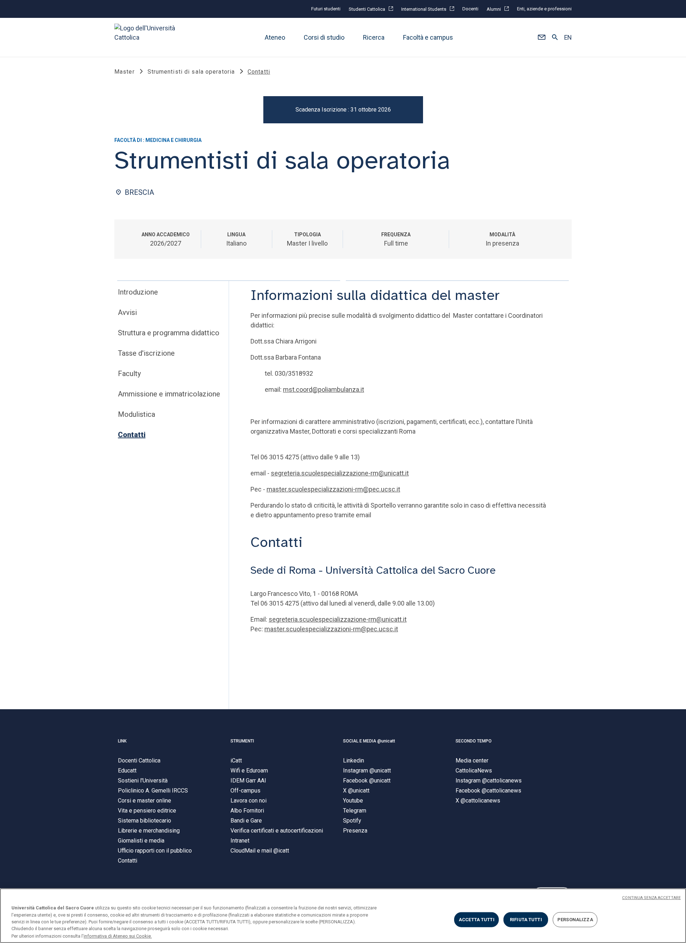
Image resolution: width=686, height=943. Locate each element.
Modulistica (136, 414)
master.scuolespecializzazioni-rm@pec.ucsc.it (333, 489)
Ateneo (275, 37)
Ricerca (373, 37)
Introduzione (138, 292)
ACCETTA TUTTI (476, 919)
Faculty (129, 373)
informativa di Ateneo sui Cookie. (118, 935)
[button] (541, 37)
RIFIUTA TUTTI (526, 919)
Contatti (131, 434)
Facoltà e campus (428, 37)
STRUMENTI (242, 741)
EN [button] (568, 37)
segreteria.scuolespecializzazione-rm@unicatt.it (340, 473)
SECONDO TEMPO (474, 741)
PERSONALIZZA (575, 919)
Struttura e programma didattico (168, 333)
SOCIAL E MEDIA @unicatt (369, 741)
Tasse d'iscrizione (146, 353)
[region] (343, 915)
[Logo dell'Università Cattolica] (148, 37)
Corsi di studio (324, 37)
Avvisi (127, 312)
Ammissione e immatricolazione (169, 394)
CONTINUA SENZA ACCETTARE (651, 897)
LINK (122, 741)
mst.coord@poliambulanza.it (323, 389)
